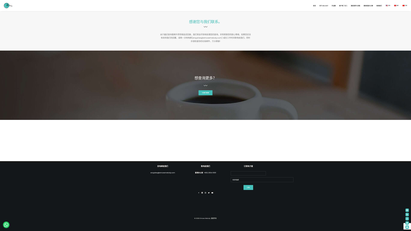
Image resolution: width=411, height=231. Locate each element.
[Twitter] (407, 223)
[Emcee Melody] (8, 5)
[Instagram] (407, 218)
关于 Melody (323, 6)
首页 (314, 6)
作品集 (334, 6)
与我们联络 (205, 93)
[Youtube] (407, 227)
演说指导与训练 (355, 6)
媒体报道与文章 (368, 6)
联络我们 (379, 6)
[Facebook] (407, 210)
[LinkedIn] (407, 214)
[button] (6, 225)
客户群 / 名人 (343, 6)
